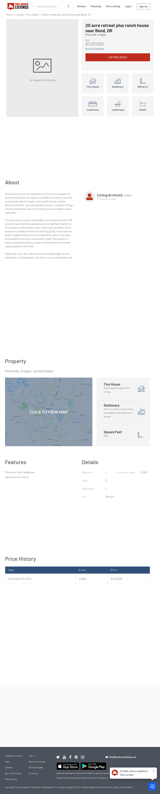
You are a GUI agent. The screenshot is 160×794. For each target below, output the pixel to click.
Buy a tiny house (13, 773)
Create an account (13, 755)
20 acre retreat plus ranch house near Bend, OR (66, 14)
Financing (96, 6)
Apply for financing (94, 48)
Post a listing (11, 779)
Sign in (32, 755)
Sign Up (143, 6)
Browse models (36, 767)
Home (9, 14)
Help (7, 761)
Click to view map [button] (49, 412)
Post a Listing (113, 6)
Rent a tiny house (37, 761)
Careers (9, 767)
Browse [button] (82, 6)
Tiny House (32, 14)
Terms (102, 787)
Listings (19, 14)
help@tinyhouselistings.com (122, 757)
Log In (128, 6)
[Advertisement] (80, 149)
